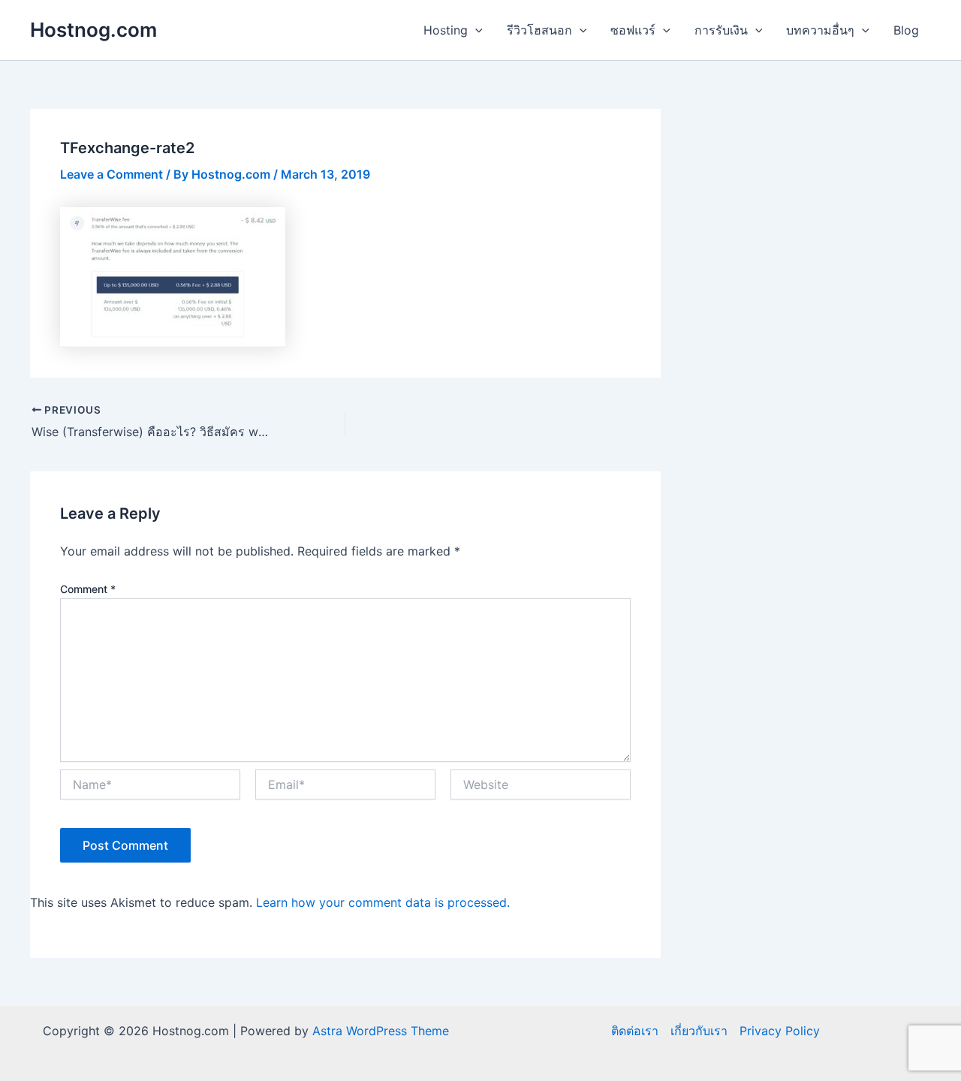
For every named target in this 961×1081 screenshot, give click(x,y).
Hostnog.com (93, 29)
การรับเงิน (721, 30)
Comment (88, 589)
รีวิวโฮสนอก (539, 30)
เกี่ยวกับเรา (699, 1030)
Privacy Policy (780, 1030)
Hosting (445, 30)
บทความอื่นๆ (820, 30)
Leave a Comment (111, 174)
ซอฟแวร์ (632, 30)
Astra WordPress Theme (380, 1030)
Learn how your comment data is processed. (383, 902)
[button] (475, 30)
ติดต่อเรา (634, 1030)
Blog (906, 30)
